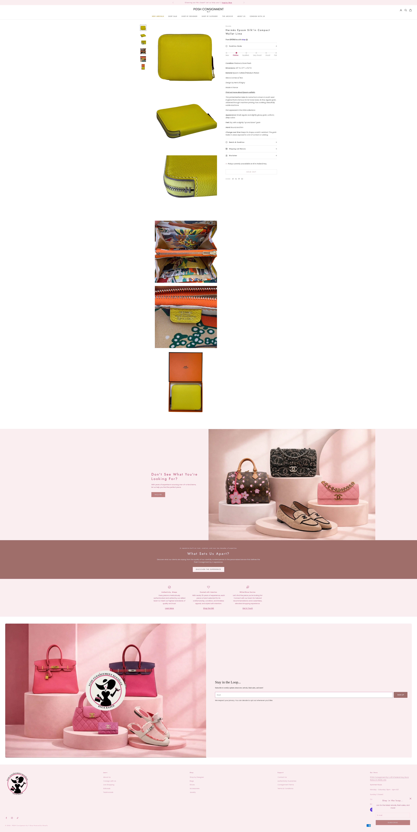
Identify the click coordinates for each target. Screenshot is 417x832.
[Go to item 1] (143, 28)
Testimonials (108, 792)
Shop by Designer (197, 777)
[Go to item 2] (143, 36)
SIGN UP (400, 695)
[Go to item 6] (143, 67)
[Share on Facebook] (233, 179)
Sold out (251, 172)
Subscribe (393, 822)
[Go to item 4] (143, 51)
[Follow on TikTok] (18, 818)
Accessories (194, 788)
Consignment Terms (286, 785)
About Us (107, 777)
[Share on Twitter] (236, 179)
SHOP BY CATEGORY (210, 16)
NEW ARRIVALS (158, 16)
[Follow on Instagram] (12, 818)
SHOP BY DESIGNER (189, 16)
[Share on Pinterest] (239, 179)
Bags (192, 781)
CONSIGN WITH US (257, 16)
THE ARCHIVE (227, 16)
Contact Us (282, 777)
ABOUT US (241, 16)
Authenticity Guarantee (287, 781)
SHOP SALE (172, 16)
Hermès (228, 26)
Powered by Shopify (41, 825)
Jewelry (193, 792)
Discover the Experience (208, 569)
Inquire (158, 495)
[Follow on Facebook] (6, 818)
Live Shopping (108, 785)
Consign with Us (109, 781)
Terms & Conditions (285, 788)
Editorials (106, 788)
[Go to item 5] (143, 59)
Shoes (192, 785)
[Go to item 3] (143, 43)
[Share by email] (242, 179)
